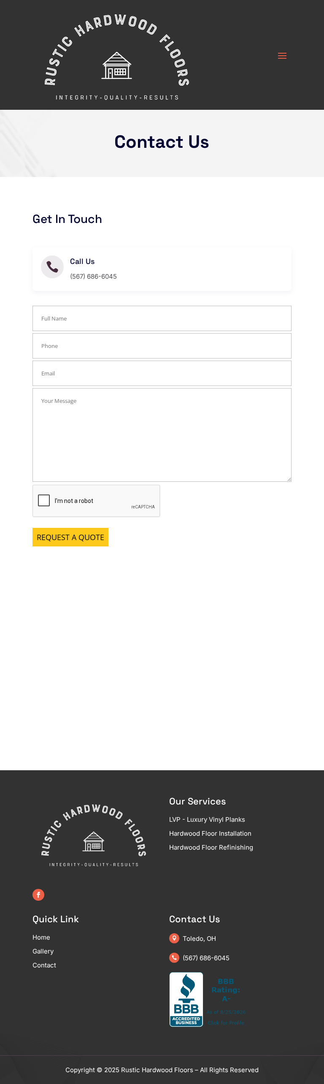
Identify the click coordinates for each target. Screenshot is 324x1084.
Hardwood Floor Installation (210, 833)
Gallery (43, 951)
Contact (44, 965)
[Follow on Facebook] (38, 895)
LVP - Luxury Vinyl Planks (207, 819)
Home (41, 937)
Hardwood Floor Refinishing (211, 847)
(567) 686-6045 (206, 958)
